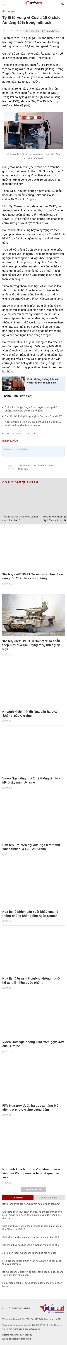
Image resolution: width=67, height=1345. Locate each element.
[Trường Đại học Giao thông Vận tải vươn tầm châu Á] (21, 499)
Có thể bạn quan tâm (20, 482)
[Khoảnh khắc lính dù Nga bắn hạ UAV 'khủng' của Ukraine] (33, 686)
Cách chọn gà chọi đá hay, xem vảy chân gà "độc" (28, 1236)
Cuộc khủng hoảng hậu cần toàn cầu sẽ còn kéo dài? (43, 380)
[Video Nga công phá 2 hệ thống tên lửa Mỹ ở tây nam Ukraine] (33, 752)
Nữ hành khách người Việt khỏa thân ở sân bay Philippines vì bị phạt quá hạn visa (31, 1173)
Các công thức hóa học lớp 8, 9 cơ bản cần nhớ (26, 1244)
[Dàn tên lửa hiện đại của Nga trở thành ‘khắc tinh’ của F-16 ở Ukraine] (33, 819)
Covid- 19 (17, 433)
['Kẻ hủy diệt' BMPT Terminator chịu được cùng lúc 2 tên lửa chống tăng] (33, 548)
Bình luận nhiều (49, 1197)
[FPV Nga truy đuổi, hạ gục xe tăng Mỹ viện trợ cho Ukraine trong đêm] (33, 1079)
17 (23, 1229)
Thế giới (10, 11)
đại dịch (31, 433)
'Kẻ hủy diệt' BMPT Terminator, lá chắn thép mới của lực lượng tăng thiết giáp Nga (31, 645)
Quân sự (7, 583)
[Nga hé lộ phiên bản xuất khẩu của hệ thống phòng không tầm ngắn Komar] (33, 886)
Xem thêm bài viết (33, 1189)
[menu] (4, 3)
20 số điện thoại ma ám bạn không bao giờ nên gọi (29, 1252)
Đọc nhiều (18, 1197)
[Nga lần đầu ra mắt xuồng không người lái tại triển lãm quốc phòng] (33, 952)
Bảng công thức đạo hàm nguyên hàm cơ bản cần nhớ (31, 1203)
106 (56, 1244)
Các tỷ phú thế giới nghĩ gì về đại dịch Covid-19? (33, 416)
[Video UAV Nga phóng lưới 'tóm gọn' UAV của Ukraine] (33, 1016)
